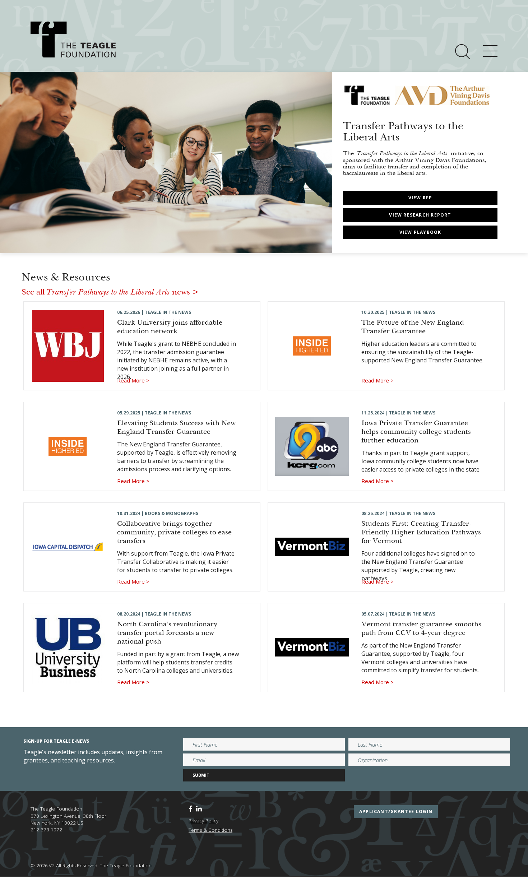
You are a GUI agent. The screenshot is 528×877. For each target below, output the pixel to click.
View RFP (420, 198)
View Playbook (420, 232)
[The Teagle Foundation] (73, 39)
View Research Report (420, 215)
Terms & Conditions (210, 830)
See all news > (110, 293)
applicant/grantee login (395, 811)
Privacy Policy (203, 820)
